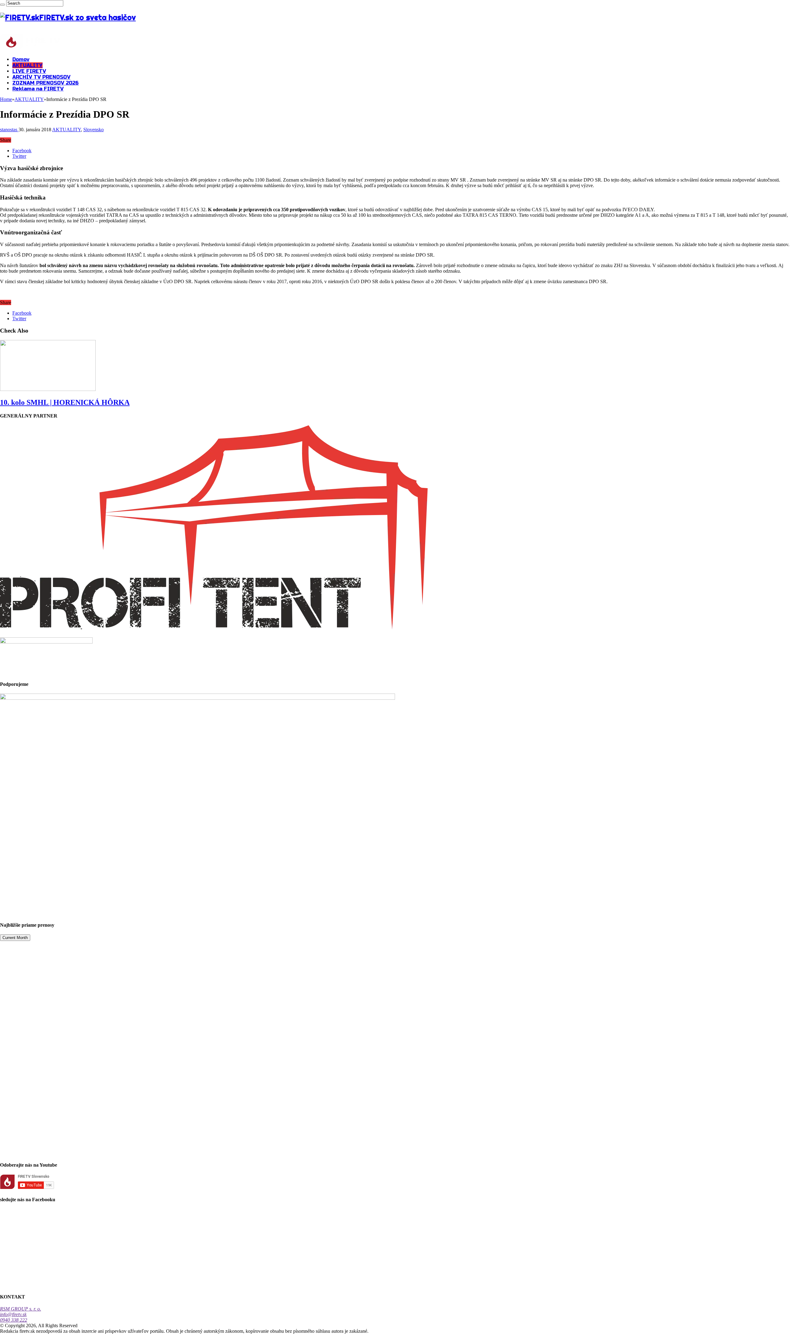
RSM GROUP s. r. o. (20, 1308)
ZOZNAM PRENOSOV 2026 (45, 83)
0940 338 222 (13, 1320)
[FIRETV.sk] (30, 49)
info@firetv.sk (13, 1314)
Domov (20, 59)
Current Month (15, 937)
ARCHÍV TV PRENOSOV (41, 77)
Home (6, 99)
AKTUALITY (27, 65)
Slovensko (93, 129)
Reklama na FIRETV (38, 89)
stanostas (9, 129)
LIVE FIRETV (29, 71)
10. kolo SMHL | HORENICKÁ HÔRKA (65, 402)
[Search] (2, 5)
